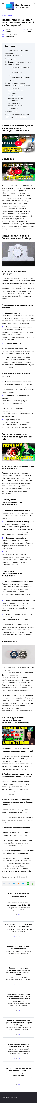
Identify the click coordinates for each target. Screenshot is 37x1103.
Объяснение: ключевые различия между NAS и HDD (18, 904)
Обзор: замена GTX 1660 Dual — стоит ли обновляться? (18, 926)
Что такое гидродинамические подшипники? (15, 91)
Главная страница (8, 15)
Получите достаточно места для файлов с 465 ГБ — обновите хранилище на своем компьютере (18, 1072)
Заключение (12, 111)
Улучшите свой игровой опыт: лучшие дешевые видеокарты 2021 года (18, 1023)
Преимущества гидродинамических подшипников (15, 98)
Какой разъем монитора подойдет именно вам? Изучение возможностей (18, 1046)
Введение (11, 59)
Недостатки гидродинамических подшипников (15, 106)
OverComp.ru (22, 5)
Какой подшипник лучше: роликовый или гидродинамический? (16, 53)
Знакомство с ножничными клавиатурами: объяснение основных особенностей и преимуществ (18, 997)
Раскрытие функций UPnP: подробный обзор (18, 947)
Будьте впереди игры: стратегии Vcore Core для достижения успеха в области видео (18, 971)
